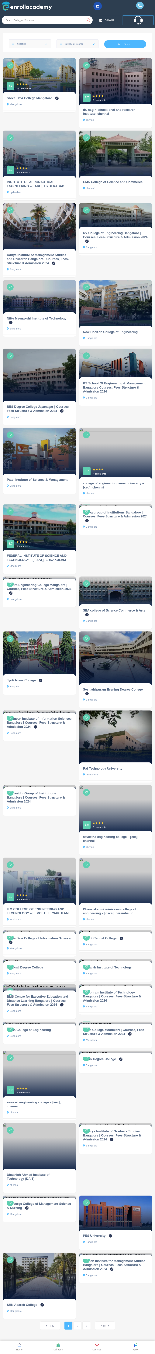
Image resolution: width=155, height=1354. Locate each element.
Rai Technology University (102, 768)
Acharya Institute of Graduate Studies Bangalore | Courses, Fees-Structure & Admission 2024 (112, 1135)
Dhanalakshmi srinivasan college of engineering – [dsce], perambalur (109, 911)
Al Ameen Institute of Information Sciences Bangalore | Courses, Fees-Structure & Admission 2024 (39, 723)
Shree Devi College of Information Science (39, 938)
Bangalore (15, 269)
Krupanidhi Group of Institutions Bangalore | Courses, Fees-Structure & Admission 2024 (36, 797)
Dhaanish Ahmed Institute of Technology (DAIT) (28, 1177)
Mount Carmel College (99, 938)
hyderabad (16, 192)
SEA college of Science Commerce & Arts (114, 610)
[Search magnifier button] (88, 20)
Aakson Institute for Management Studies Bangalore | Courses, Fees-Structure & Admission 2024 (114, 1265)
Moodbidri (92, 1040)
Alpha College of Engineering (29, 1030)
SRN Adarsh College (22, 1305)
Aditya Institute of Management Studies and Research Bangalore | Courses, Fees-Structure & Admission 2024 (38, 259)
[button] (97, 6)
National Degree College (25, 967)
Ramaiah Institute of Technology (107, 967)
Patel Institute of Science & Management (37, 480)
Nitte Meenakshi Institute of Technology (36, 318)
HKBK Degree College (99, 1059)
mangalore (16, 599)
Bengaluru (91, 247)
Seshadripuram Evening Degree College (113, 689)
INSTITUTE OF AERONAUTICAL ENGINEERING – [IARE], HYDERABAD (35, 184)
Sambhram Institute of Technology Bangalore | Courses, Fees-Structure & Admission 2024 (112, 996)
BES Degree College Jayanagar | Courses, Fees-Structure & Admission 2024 (38, 409)
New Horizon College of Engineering (110, 332)
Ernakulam (15, 565)
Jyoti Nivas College (21, 680)
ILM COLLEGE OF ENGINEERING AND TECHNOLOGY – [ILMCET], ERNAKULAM (38, 911)
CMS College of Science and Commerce (113, 182)
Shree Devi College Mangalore (29, 98)
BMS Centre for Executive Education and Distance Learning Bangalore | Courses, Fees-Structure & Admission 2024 (37, 1000)
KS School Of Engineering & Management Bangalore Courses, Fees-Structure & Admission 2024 (114, 387)
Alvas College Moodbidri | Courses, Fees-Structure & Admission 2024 (114, 1032)
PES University (94, 1236)
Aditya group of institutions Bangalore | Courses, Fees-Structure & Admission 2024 (115, 514)
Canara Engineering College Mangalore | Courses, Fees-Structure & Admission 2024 (39, 587)
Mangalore (16, 104)
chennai (90, 120)
